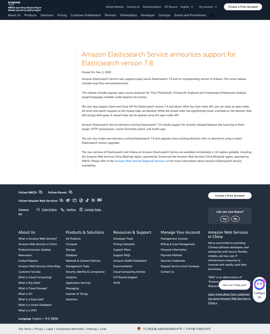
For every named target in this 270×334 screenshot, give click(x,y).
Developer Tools (123, 238)
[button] (243, 6)
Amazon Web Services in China (37, 244)
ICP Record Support (125, 277)
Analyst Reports (28, 260)
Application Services (78, 282)
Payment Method (171, 255)
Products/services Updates (34, 249)
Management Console (174, 238)
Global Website (115, 6)
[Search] (213, 16)
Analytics (71, 277)
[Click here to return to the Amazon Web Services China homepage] (24, 6)
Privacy (39, 328)
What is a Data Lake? (31, 299)
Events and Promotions (190, 15)
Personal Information (174, 249)
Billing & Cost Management (178, 244)
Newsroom (25, 255)
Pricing (62, 15)
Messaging (72, 288)
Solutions (47, 15)
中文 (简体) (51, 318)
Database (71, 255)
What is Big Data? (29, 282)
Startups (164, 15)
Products (31, 15)
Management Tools (77, 266)
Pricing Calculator (124, 244)
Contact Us (133, 6)
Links (103, 328)
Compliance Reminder (70, 328)
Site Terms (24, 328)
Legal (49, 328)
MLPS (116, 282)
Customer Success (29, 271)
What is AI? (25, 293)
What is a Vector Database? (35, 304)
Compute (71, 244)
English (37, 318)
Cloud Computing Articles (129, 271)
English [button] (185, 6)
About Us (14, 15)
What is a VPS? (27, 310)
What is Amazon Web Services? (37, 238)
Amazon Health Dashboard (129, 260)
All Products (73, 238)
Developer (148, 15)
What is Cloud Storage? (32, 288)
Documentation (152, 6)
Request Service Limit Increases (180, 266)
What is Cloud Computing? (35, 277)
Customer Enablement (86, 15)
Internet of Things (77, 293)
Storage (70, 249)
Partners (110, 15)
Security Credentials (173, 260)
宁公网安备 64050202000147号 (162, 328)
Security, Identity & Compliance (85, 271)
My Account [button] (207, 6)
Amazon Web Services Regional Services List (142, 160)
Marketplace (128, 15)
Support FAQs (121, 255)
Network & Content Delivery (83, 260)
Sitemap (92, 328)
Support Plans (121, 249)
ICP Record (170, 6)
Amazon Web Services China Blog (39, 266)
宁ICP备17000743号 (198, 328)
